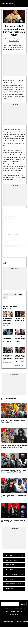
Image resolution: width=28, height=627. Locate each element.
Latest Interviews (11, 560)
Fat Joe (14, 294)
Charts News (9, 579)
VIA (4, 263)
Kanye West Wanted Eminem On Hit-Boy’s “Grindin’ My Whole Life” (13, 471)
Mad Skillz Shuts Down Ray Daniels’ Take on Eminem (13, 421)
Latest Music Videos (11, 574)
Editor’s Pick (9, 588)
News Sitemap (14, 614)
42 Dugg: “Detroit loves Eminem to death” (19, 320)
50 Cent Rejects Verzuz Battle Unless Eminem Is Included (13, 496)
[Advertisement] (15, 65)
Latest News (9, 555)
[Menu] (25, 3)
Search (23, 604)
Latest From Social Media (13, 584)
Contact (15, 609)
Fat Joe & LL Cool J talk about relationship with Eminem (7, 357)
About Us (7, 609)
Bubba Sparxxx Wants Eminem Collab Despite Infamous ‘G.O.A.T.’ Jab (14, 446)
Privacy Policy (10, 611)
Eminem (6, 294)
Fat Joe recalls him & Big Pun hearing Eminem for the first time (20, 339)
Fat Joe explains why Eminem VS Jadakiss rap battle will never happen (8, 339)
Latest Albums (9, 569)
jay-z (20, 294)
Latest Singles (10, 565)
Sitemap (19, 611)
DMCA (21, 609)
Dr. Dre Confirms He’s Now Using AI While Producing (13, 521)
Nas (5, 298)
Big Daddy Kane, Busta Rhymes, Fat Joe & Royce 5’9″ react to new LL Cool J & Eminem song (20, 359)
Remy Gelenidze (14, 41)
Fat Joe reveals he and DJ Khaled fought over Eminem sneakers (7, 321)
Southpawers (7, 3)
